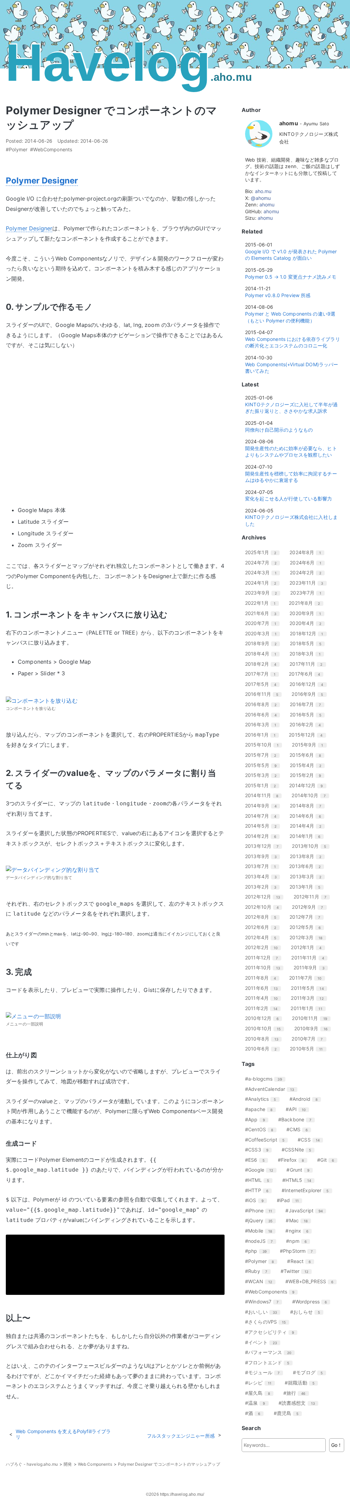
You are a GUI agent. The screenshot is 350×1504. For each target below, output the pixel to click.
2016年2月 (308, 724)
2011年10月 (265, 967)
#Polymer (16, 149)
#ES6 (257, 1160)
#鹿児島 (289, 1413)
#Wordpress (312, 1301)
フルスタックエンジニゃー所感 (181, 1436)
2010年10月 (265, 1028)
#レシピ (261, 1383)
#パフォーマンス (270, 1352)
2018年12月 (309, 633)
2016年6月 (263, 714)
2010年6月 (263, 1048)
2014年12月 (308, 785)
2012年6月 (263, 927)
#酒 (255, 1413)
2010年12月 (264, 1018)
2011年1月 (309, 1008)
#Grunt (300, 1170)
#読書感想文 (299, 1403)
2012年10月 (264, 907)
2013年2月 (263, 887)
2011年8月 (263, 978)
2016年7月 (308, 704)
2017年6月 (307, 674)
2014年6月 (308, 816)
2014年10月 (311, 795)
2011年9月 (311, 967)
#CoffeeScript (267, 1140)
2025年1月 (263, 552)
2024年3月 (263, 572)
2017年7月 (263, 674)
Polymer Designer (42, 181)
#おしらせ (307, 1312)
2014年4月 (308, 826)
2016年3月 (263, 724)
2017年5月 (263, 684)
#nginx (299, 1231)
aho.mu (263, 191)
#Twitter (297, 1271)
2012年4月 (263, 937)
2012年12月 (265, 897)
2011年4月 (264, 998)
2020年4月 (308, 623)
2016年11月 (264, 694)
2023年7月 (308, 593)
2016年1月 (263, 735)
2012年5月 (308, 927)
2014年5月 (263, 826)
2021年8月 (307, 603)
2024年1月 (263, 583)
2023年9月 (263, 593)
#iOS (257, 1200)
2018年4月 (263, 654)
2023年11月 (309, 583)
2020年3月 (263, 633)
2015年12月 (308, 735)
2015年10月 (264, 745)
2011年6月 (264, 988)
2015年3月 (263, 775)
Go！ (336, 1445)
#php (258, 1251)
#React (301, 1261)
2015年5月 (263, 765)
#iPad (290, 1200)
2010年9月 (313, 1028)
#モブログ (310, 1372)
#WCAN (261, 1281)
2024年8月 (308, 552)
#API (298, 1109)
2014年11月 (264, 795)
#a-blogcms (266, 1079)
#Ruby (258, 1271)
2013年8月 (308, 856)
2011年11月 (310, 957)
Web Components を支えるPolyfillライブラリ (63, 1434)
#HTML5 (299, 1180)
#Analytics (263, 1099)
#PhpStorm (299, 1251)
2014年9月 (263, 805)
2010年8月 (264, 1039)
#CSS (311, 1140)
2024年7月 (263, 562)
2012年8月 (263, 917)
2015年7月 (263, 755)
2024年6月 (308, 562)
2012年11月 (313, 897)
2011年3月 (309, 998)
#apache (261, 1109)
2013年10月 (311, 846)
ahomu (267, 204)
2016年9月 (310, 694)
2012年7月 (307, 917)
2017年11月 (308, 664)
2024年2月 (308, 572)
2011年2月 (263, 1008)
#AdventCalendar (272, 1089)
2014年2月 (263, 836)
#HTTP (259, 1190)
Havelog (128, 62)
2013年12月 (264, 846)
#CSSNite (299, 1149)
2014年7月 (263, 816)
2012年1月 (308, 947)
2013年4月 (263, 876)
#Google (261, 1170)
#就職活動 (302, 1383)
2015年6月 (308, 755)
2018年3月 (308, 654)
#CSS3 (259, 1149)
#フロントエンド (269, 1362)
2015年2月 (308, 775)
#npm (299, 1241)
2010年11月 (312, 1018)
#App (257, 1119)
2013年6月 (307, 866)
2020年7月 (263, 623)
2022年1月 (263, 603)
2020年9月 (308, 613)
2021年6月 (263, 613)
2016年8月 (263, 704)
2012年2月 (264, 947)
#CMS (299, 1129)
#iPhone (261, 1210)
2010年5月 (309, 1048)
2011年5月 (309, 988)
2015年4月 (308, 765)
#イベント (263, 1342)
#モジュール (265, 1372)
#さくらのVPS (268, 1322)
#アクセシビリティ (272, 1332)
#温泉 (257, 1403)
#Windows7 (264, 1301)
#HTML (259, 1180)
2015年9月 (310, 745)
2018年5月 (308, 643)
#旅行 (297, 1393)
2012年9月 (310, 907)
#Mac (299, 1220)
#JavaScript (306, 1210)
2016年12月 (309, 684)
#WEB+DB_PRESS (311, 1281)
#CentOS (261, 1129)
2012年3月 (308, 937)
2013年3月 (308, 876)
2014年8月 (308, 805)
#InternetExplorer (308, 1190)
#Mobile (261, 1231)
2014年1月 (307, 836)
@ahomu (261, 198)
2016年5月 (308, 714)
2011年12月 (264, 957)
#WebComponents (51, 149)
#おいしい (263, 1312)
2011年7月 (307, 978)
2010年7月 (310, 1039)
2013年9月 (263, 856)
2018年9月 (263, 643)
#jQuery (261, 1220)
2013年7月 (263, 866)
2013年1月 (307, 887)
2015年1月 (263, 785)
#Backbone (297, 1119)
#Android (306, 1099)
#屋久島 (260, 1393)
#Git (328, 1160)
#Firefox (293, 1160)
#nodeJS (261, 1241)
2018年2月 (263, 664)
